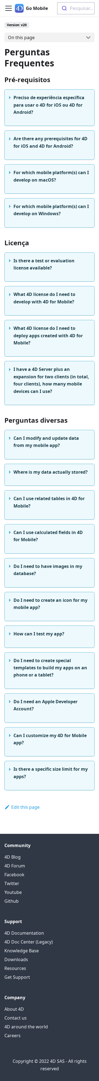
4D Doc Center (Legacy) (28, 942)
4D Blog (12, 857)
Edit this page (25, 807)
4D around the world (26, 1027)
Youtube (13, 892)
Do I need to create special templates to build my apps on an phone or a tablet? (50, 667)
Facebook (14, 875)
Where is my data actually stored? (50, 472)
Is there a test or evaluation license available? (44, 264)
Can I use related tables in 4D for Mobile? (49, 502)
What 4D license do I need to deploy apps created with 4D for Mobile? (48, 335)
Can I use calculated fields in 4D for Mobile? (48, 536)
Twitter (11, 883)
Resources (15, 968)
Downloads (16, 959)
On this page (21, 37)
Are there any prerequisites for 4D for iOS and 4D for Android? (50, 142)
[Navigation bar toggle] (8, 8)
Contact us (15, 1018)
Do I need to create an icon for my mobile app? (50, 603)
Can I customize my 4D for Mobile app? (50, 739)
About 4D (14, 1009)
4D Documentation (24, 933)
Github (11, 901)
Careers (12, 1036)
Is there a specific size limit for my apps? (50, 772)
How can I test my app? (38, 634)
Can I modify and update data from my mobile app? (46, 441)
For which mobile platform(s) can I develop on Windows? (51, 210)
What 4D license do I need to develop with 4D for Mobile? (44, 297)
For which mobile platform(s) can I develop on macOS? (51, 176)
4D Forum (14, 866)
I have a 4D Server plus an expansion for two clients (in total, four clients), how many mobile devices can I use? (51, 380)
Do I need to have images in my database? (47, 569)
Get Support (17, 977)
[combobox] (76, 8)
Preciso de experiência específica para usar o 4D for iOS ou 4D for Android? (48, 105)
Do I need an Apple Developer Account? (45, 705)
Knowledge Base (21, 951)
